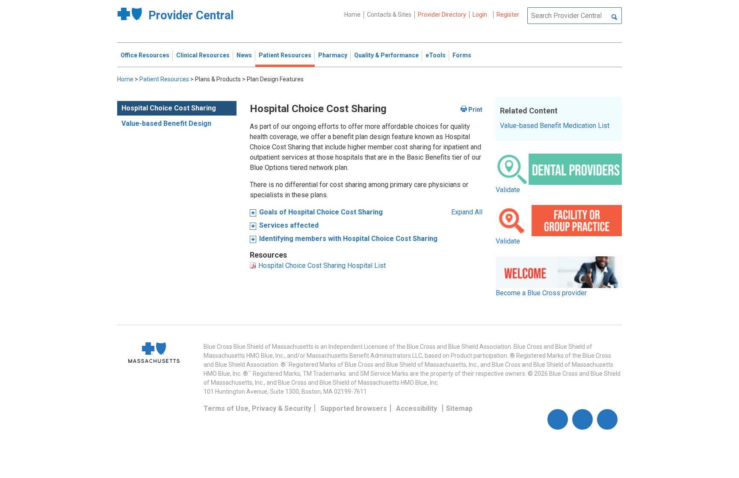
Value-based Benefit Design (166, 123)
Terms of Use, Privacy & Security (257, 408)
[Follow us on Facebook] (557, 419)
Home (352, 14)
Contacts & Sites (389, 14)
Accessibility (416, 408)
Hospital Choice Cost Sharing (168, 108)
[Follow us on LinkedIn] (607, 419)
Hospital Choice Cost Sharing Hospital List (322, 265)
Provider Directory (442, 14)
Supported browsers (353, 408)
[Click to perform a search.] (614, 17)
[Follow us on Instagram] (582, 419)
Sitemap (459, 408)
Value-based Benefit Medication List (554, 126)
